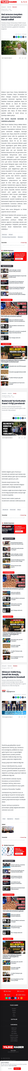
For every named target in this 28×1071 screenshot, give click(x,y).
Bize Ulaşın (8, 991)
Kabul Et (17, 1068)
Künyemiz (21, 991)
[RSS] (21, 998)
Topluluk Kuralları (14, 1037)
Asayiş (14, 1012)
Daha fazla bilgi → (13, 1065)
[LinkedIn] (15, 998)
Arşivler (8, 995)
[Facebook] (9, 998)
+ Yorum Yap (24, 242)
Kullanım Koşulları (14, 1035)
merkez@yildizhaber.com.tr (9, 1060)
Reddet (10, 1068)
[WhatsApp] (6, 998)
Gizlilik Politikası (21, 995)
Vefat (14, 1016)
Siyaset (14, 1010)
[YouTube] (18, 998)
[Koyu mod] (22, 2)
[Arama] (24, 2)
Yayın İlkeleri (14, 1033)
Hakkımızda (14, 1028)
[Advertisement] (14, 75)
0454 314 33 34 (6, 1058)
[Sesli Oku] (20, 58)
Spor (14, 1014)
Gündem (14, 1008)
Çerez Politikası (14, 1041)
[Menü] (26, 2)
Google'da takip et (7, 58)
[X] (12, 998)
